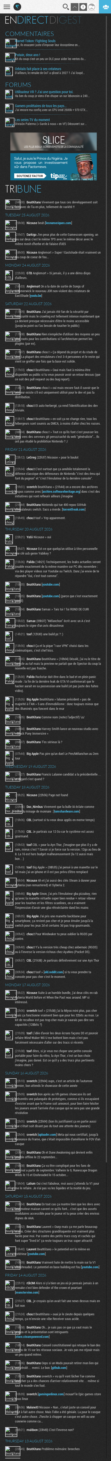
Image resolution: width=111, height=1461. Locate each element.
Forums (18, 84)
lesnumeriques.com (58, 222)
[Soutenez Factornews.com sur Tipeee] (53, 179)
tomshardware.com (66, 811)
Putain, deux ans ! (27, 55)
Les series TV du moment (32, 120)
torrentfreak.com (74, 509)
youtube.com (50, 584)
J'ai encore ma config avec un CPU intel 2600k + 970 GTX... (51, 110)
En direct (26, 20)
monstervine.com (27, 1292)
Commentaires (29, 34)
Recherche (66, 7)
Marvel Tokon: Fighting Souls (35, 41)
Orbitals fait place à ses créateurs (38, 69)
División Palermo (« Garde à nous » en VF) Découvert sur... (51, 124)
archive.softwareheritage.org (61, 491)
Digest (66, 20)
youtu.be (35, 295)
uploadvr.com (47, 1134)
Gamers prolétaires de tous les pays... (41, 106)
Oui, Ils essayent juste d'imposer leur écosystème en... (47, 45)
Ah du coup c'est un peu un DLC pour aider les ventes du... (50, 59)
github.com (59, 1367)
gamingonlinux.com (51, 1394)
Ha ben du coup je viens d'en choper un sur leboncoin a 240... (52, 96)
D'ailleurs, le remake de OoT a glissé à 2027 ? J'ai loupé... (50, 73)
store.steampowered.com (32, 1336)
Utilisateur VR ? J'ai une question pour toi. (44, 92)
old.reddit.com (53, 972)
